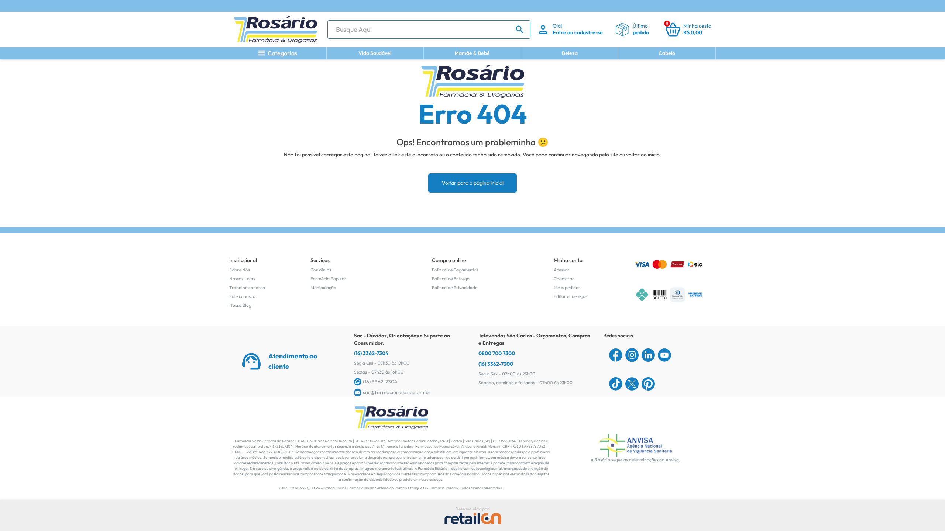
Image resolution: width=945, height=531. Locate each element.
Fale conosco (242, 296)
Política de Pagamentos (455, 270)
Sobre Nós (239, 270)
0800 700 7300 (496, 353)
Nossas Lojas (242, 278)
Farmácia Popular (328, 278)
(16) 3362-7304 (371, 353)
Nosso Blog (240, 305)
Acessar (561, 270)
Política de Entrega (451, 278)
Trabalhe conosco (247, 287)
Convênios (320, 270)
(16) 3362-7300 (495, 364)
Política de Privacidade (454, 287)
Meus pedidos (567, 287)
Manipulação (323, 287)
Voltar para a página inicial (473, 183)
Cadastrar (564, 278)
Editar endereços (570, 296)
